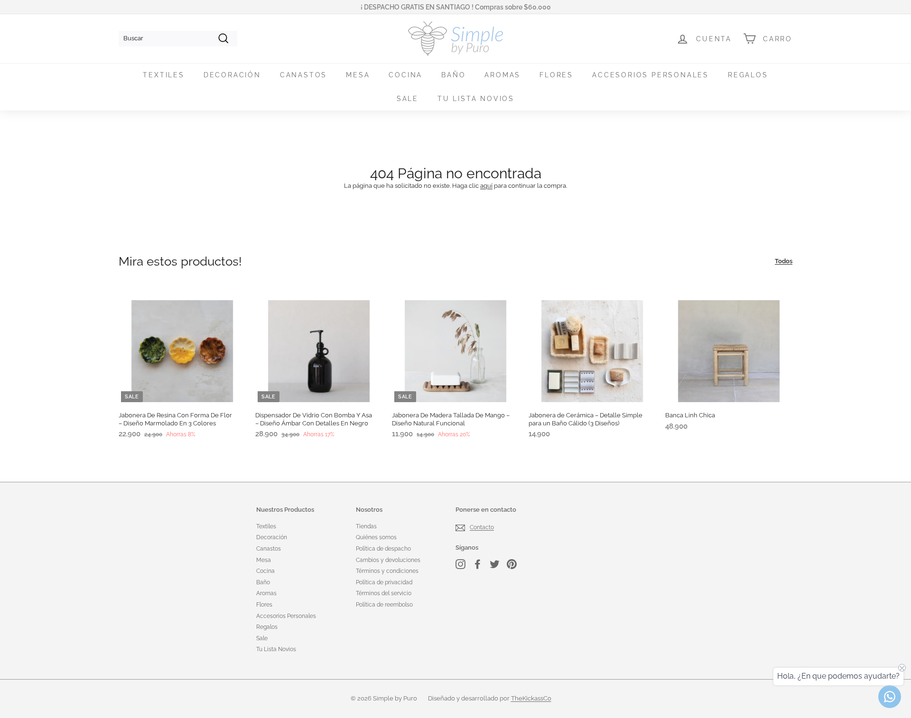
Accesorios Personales (650, 75)
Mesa (358, 75)
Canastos (303, 75)
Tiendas (366, 526)
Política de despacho (383, 548)
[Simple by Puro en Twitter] (495, 564)
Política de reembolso (384, 604)
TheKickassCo (531, 698)
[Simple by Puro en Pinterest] (512, 564)
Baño (453, 75)
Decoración (232, 75)
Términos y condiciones (387, 571)
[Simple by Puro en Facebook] (478, 564)
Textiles (163, 75)
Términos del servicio (383, 593)
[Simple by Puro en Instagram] (460, 564)
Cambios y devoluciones (388, 560)
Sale (407, 98)
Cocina (405, 75)
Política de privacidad (384, 582)
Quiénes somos (376, 537)
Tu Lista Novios (475, 98)
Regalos (748, 75)
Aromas (502, 75)
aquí (486, 185)
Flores (556, 75)
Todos (783, 261)
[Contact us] (889, 696)
